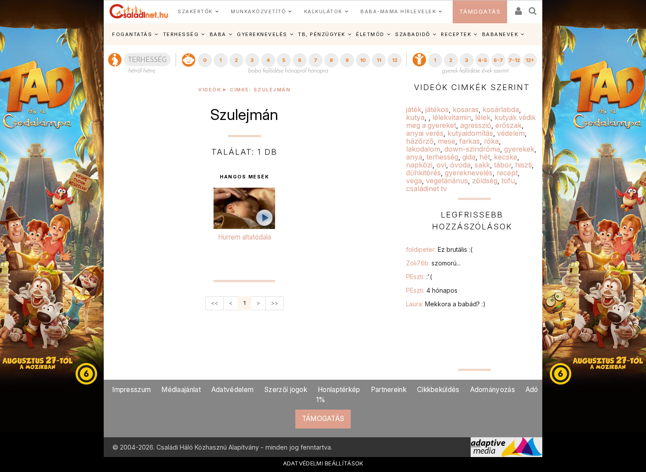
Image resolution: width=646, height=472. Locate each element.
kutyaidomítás (470, 133)
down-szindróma (472, 149)
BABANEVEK (500, 34)
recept (507, 172)
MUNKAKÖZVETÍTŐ (258, 11)
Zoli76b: (433, 263)
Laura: (446, 304)
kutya (415, 117)
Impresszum (131, 389)
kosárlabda (501, 109)
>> (274, 303)
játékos (437, 109)
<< (214, 303)
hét (484, 156)
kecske (505, 156)
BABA (218, 34)
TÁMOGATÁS (480, 11)
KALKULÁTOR (323, 11)
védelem (511, 133)
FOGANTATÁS (132, 34)
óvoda (460, 164)
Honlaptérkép (339, 389)
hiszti (523, 164)
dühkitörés (423, 172)
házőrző (420, 141)
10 (363, 60)
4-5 (482, 60)
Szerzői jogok (285, 389)
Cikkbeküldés (438, 389)
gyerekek (519, 149)
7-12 (514, 60)
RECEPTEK (456, 34)
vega (414, 180)
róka (491, 141)
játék (413, 109)
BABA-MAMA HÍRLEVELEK (398, 11)
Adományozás (492, 389)
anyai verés (424, 133)
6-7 (498, 60)
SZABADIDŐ (412, 34)
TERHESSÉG (181, 34)
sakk (482, 164)
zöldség (484, 180)
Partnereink (388, 389)
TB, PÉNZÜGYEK (321, 34)
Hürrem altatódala (244, 237)
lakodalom (423, 149)
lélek (482, 117)
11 (379, 60)
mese (446, 141)
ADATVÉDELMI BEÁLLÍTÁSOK (323, 463)
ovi (441, 164)
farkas (469, 141)
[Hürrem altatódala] (244, 209)
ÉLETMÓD (370, 34)
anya (414, 156)
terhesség (442, 156)
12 (394, 60)
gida (468, 156)
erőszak (508, 125)
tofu (508, 180)
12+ (530, 60)
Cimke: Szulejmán (260, 90)
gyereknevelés (469, 172)
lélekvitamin (451, 117)
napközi (419, 164)
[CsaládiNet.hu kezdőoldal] (139, 11)
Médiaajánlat (181, 389)
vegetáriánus (447, 180)
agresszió (475, 125)
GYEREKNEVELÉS (262, 34)
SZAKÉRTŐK (195, 11)
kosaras (466, 109)
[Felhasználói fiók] (518, 8)
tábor (502, 164)
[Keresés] (533, 8)
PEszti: (419, 276)
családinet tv (426, 188)
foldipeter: (439, 249)
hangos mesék (244, 177)
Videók (209, 90)
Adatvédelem (232, 389)
